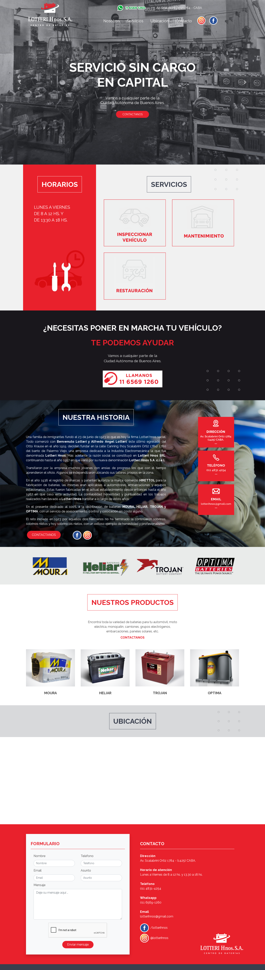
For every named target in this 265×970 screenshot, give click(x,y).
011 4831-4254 (150, 888)
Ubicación (159, 21)
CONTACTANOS (132, 114)
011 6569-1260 (150, 902)
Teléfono (87, 856)
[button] (20, 82)
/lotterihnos (159, 927)
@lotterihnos (159, 938)
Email (38, 870)
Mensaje (39, 885)
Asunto (86, 870)
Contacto (184, 21)
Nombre (39, 856)
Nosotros (111, 21)
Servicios (135, 21)
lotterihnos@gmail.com (156, 916)
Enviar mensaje (78, 944)
